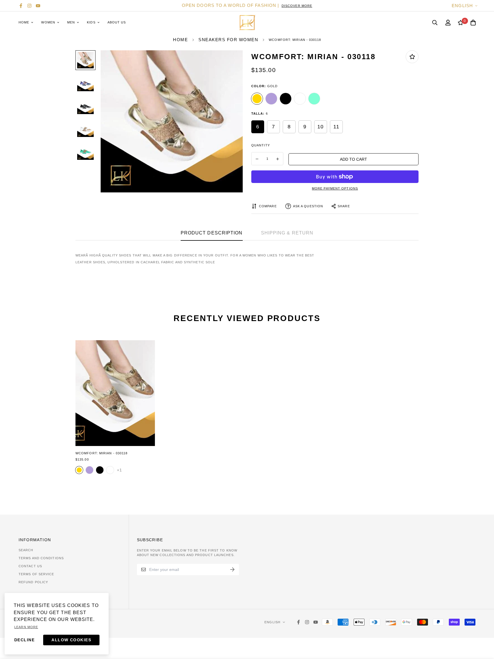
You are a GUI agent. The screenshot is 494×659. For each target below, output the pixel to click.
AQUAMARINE (314, 98)
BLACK (285, 98)
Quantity (260, 145)
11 (336, 127)
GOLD (257, 98)
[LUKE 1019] (247, 22)
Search (26, 550)
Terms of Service (36, 574)
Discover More (297, 5)
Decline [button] (24, 640)
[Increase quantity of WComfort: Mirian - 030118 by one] (277, 159)
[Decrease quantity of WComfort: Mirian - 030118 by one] (257, 159)
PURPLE (271, 98)
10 (320, 127)
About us (116, 22)
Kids (91, 22)
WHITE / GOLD (300, 98)
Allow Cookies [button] (71, 640)
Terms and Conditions (41, 558)
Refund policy (33, 582)
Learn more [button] (26, 627)
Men (71, 22)
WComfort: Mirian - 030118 (101, 453)
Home (24, 22)
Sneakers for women (228, 39)
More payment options (335, 188)
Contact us (30, 566)
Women (48, 22)
